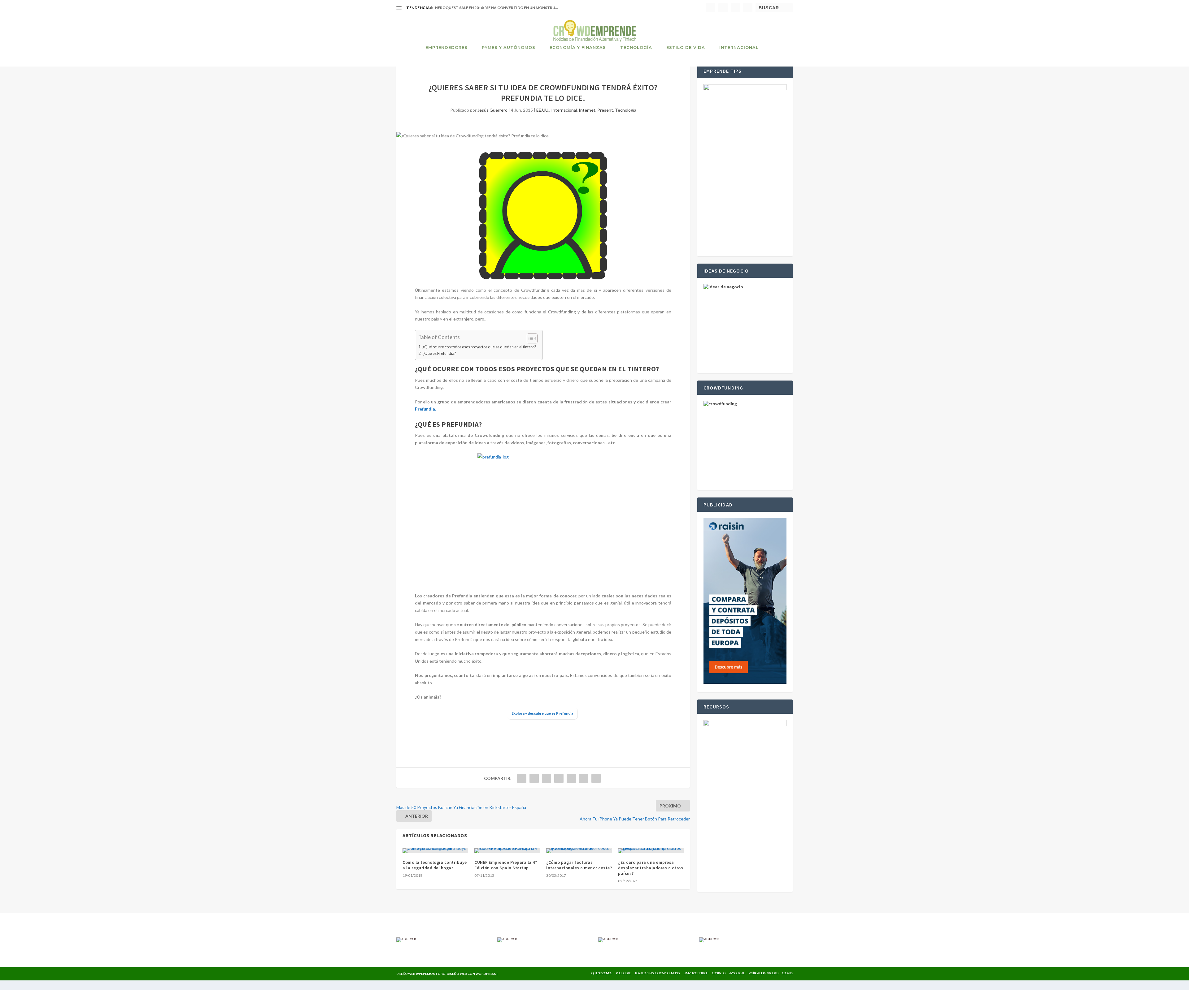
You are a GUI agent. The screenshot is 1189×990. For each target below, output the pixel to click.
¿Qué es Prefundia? (439, 353)
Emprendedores (446, 47)
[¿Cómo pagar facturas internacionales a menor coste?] (579, 850)
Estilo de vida (685, 47)
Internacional (739, 47)
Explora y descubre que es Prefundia (542, 713)
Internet (587, 110)
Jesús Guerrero (492, 110)
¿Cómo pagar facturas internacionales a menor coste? (579, 865)
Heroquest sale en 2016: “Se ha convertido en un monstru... (496, 7)
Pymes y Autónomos (508, 47)
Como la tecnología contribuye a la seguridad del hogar (435, 865)
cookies (787, 973)
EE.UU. (542, 110)
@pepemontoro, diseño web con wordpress (456, 973)
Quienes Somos (601, 973)
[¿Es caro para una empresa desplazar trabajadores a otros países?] (651, 850)
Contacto (718, 973)
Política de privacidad (763, 973)
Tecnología (636, 47)
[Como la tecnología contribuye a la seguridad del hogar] (435, 850)
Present (605, 110)
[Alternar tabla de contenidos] (529, 338)
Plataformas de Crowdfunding (657, 973)
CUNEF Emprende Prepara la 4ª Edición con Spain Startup (505, 865)
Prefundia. (425, 408)
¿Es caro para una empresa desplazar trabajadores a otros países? (650, 867)
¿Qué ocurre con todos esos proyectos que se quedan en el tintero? (479, 347)
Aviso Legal (736, 973)
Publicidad (623, 973)
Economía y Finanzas (578, 47)
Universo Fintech (696, 973)
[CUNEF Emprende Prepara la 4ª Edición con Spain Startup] (507, 850)
